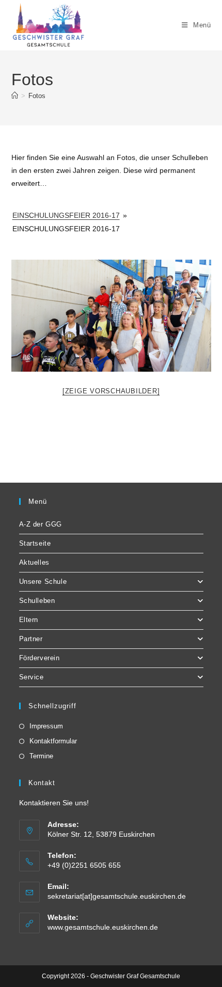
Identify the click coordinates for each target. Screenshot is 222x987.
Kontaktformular (53, 741)
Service (31, 677)
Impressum (46, 726)
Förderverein (39, 658)
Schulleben (37, 600)
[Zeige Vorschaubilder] (111, 391)
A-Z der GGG (40, 524)
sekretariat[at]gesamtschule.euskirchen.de (116, 896)
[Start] (14, 96)
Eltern (29, 620)
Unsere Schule (43, 581)
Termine (41, 756)
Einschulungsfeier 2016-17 (66, 215)
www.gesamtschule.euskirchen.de (102, 927)
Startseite (35, 543)
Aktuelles (34, 562)
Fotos (36, 96)
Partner (31, 639)
